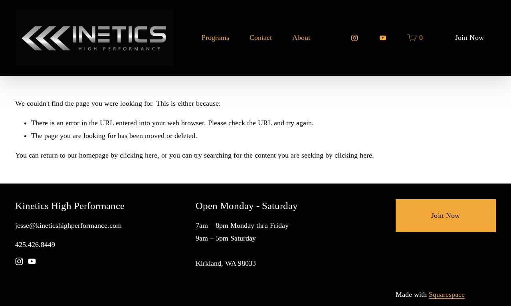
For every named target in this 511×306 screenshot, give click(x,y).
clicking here (138, 155)
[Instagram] (354, 38)
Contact (261, 37)
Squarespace (447, 294)
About (301, 37)
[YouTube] (383, 38)
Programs (215, 37)
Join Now (469, 37)
